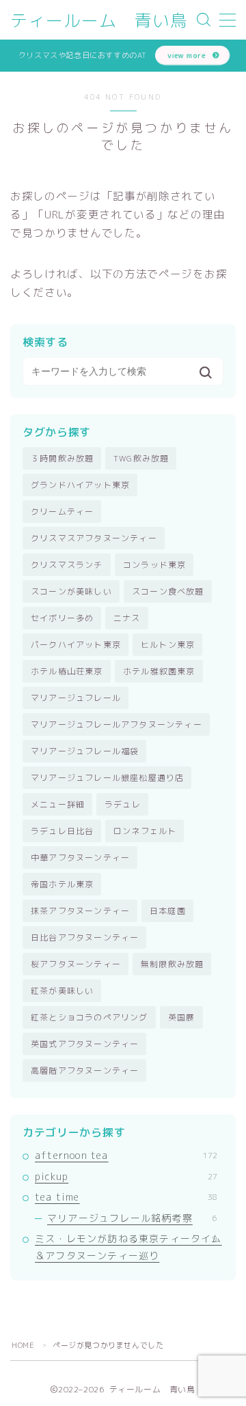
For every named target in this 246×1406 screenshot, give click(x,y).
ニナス (127, 618)
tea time (126, 1196)
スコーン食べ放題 (168, 591)
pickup (126, 1176)
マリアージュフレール (76, 698)
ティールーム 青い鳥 (99, 20)
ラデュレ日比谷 (62, 831)
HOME (23, 1345)
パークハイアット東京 (76, 644)
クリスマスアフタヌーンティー (94, 538)
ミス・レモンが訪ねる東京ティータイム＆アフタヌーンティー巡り (128, 1247)
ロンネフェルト (144, 831)
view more (186, 55)
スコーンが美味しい (71, 591)
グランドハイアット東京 (80, 485)
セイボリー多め (62, 618)
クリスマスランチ (67, 565)
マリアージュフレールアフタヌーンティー (116, 724)
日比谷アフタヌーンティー (85, 937)
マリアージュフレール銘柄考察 (132, 1217)
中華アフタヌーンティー (80, 857)
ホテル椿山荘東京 (67, 671)
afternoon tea (126, 1155)
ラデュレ (123, 804)
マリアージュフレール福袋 (85, 751)
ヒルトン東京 (168, 644)
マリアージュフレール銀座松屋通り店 (107, 778)
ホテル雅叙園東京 (159, 671)
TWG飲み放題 (141, 458)
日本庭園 (168, 911)
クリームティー (62, 511)
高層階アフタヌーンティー (85, 1070)
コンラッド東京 (154, 565)
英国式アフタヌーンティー (85, 1044)
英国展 (181, 1017)
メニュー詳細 (58, 804)
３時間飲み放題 (62, 458)
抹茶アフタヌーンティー (80, 911)
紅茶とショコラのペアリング (89, 1017)
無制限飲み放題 (172, 964)
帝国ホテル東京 (62, 884)
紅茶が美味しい (62, 990)
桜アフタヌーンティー (76, 964)
